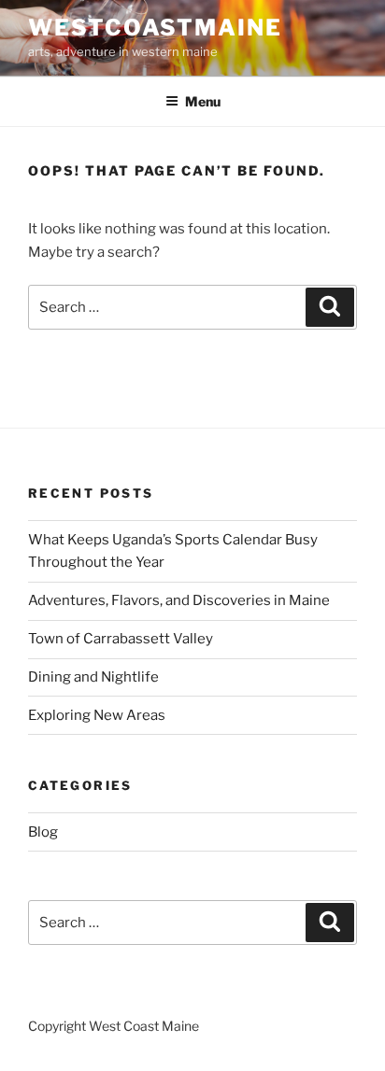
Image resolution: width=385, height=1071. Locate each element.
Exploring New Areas (96, 715)
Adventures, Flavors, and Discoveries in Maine (179, 600)
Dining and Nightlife (93, 677)
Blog (43, 832)
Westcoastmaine (155, 27)
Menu (203, 101)
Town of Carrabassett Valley (120, 638)
